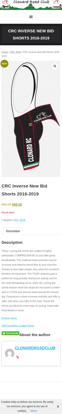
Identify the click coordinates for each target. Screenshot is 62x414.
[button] (55, 66)
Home (5, 52)
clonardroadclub (35, 348)
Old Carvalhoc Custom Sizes (18, 325)
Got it (34, 411)
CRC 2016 (15, 52)
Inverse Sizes (9, 318)
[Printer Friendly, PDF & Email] (10, 333)
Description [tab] (13, 231)
